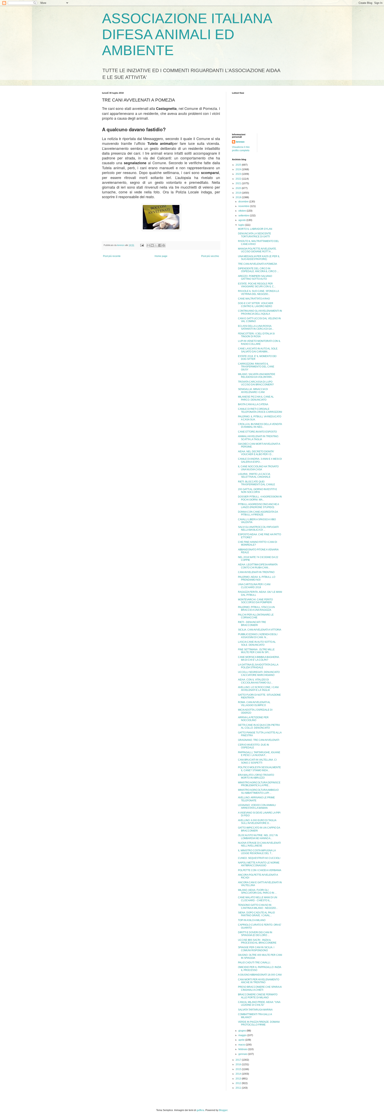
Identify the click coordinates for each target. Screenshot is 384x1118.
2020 (239, 188)
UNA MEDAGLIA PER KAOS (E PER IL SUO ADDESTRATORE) (259, 258)
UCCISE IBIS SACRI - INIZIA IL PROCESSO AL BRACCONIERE (257, 941)
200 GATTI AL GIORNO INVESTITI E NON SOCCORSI (257, 490)
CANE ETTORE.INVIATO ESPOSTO (257, 431)
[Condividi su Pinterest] (164, 245)
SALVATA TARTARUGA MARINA (255, 1009)
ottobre (242, 210)
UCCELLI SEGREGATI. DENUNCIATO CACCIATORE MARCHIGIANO (259, 673)
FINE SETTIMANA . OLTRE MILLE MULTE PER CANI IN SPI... (256, 651)
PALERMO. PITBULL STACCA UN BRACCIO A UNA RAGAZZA (256, 608)
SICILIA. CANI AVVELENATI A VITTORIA (259, 629)
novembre (244, 206)
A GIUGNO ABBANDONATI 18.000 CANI (260, 974)
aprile (241, 1039)
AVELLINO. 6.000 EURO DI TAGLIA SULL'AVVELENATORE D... (257, 822)
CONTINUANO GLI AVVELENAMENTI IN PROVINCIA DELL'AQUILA (260, 312)
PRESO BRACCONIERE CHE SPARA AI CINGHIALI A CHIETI (260, 988)
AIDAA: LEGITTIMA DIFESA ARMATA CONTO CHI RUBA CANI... (257, 566)
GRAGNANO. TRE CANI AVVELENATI (258, 740)
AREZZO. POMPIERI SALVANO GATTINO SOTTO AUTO (255, 277)
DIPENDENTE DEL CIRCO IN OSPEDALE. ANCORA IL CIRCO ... (258, 270)
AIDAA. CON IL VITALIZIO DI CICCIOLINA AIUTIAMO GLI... (255, 681)
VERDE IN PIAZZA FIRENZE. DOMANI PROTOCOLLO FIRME (259, 1023)
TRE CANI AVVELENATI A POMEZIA (257, 264)
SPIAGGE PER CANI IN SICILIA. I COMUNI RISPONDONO (256, 949)
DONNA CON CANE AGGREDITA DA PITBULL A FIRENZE (258, 513)
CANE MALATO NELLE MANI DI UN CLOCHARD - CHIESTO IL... (257, 899)
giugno (242, 1030)
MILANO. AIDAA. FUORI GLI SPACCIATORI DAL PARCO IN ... (257, 891)
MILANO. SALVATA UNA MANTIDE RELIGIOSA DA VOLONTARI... (256, 375)
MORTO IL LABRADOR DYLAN (255, 229)
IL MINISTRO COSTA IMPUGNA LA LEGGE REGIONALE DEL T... (257, 852)
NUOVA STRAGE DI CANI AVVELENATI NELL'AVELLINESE (259, 844)
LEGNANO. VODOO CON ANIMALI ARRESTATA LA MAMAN (257, 806)
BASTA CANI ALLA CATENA (253, 404)
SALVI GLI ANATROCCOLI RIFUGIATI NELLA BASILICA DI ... (258, 528)
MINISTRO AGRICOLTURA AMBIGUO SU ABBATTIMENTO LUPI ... (258, 791)
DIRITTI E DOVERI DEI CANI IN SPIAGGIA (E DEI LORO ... (255, 934)
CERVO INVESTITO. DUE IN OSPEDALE (253, 746)
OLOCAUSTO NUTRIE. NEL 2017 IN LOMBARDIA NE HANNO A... (258, 836)
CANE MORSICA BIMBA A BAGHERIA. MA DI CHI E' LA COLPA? (259, 658)
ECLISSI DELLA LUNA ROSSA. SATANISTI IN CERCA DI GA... (256, 327)
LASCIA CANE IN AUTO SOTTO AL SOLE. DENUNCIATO (257, 643)
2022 (239, 178)
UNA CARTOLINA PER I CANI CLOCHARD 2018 (254, 586)
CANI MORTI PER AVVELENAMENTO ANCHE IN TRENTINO (258, 981)
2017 (239, 1059)
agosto (242, 220)
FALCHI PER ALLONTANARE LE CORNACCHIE (256, 616)
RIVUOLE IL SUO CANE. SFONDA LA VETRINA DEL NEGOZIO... (258, 292)
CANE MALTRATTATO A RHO (254, 298)
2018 (239, 197)
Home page (161, 256)
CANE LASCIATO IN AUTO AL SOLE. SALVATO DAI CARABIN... (258, 350)
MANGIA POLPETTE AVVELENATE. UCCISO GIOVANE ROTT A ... (257, 250)
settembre (244, 215)
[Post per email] (141, 245)
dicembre (243, 201)
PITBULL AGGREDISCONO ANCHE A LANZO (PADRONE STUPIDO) (258, 505)
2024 (239, 169)
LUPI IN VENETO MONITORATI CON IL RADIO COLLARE (259, 342)
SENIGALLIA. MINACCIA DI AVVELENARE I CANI (253, 390)
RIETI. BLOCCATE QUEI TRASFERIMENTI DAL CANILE (256, 483)
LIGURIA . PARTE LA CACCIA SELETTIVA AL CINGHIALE (254, 475)
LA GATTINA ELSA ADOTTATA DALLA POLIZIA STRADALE (258, 666)
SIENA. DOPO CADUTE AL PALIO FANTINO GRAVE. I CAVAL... (256, 914)
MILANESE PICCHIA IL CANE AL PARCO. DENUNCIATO (256, 398)
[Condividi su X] (156, 245)
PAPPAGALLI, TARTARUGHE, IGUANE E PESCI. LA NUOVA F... (259, 754)
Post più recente (112, 256)
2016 (239, 1064)
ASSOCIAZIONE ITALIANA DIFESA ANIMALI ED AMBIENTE (187, 34)
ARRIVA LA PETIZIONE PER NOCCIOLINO (253, 719)
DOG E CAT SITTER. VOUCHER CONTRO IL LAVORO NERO (255, 304)
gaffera (200, 1110)
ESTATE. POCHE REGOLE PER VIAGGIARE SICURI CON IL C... (257, 285)
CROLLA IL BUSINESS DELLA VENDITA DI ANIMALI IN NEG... (260, 425)
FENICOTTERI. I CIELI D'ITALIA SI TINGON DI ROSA (256, 335)
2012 (239, 1083)
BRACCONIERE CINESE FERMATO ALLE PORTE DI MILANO (257, 996)
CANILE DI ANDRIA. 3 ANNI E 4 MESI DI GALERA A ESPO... (260, 460)
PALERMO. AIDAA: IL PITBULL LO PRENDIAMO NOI (256, 578)
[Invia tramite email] (148, 245)
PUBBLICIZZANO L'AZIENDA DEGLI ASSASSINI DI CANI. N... (257, 636)
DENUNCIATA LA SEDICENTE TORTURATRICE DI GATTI (254, 235)
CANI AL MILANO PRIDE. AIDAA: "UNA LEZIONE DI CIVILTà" (259, 1003)
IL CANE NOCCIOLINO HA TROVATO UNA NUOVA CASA (258, 468)
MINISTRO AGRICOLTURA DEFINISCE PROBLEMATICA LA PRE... (259, 784)
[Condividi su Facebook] (160, 245)
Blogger (223, 1110)
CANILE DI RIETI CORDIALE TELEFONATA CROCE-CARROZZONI (260, 410)
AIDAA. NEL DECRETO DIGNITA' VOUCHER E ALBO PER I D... (256, 453)
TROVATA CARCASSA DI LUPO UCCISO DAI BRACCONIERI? (256, 383)
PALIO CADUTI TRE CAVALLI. (254, 962)
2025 (239, 164)
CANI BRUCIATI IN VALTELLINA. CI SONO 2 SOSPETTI (257, 761)
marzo (242, 1044)
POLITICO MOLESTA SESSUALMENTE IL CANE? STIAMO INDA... (259, 769)
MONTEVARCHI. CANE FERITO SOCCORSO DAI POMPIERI (255, 601)
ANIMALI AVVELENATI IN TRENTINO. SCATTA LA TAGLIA (258, 438)
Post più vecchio (210, 256)
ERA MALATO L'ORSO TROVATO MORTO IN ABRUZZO (256, 776)
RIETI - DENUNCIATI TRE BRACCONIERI (252, 623)
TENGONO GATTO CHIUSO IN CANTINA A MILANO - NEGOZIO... (258, 906)
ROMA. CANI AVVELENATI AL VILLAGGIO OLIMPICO (254, 703)
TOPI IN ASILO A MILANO (251, 920)
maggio (242, 1035)
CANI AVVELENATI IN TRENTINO (256, 572)
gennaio (243, 1054)
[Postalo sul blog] (152, 245)
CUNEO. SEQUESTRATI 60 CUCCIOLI (259, 858)
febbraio (243, 1049)
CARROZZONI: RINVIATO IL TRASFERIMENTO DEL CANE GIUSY (256, 366)
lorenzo (240, 141)
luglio (241, 225)
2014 (239, 1073)
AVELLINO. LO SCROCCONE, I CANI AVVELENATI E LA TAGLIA (258, 688)
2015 (239, 1069)
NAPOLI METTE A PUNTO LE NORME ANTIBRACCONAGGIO (258, 864)
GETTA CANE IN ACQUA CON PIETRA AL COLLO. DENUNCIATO (259, 726)
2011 (239, 1087)
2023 (239, 174)
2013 (239, 1078)
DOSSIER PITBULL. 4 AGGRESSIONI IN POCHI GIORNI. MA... (260, 498)
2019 (239, 192)
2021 (239, 183)
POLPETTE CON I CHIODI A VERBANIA (259, 870)
